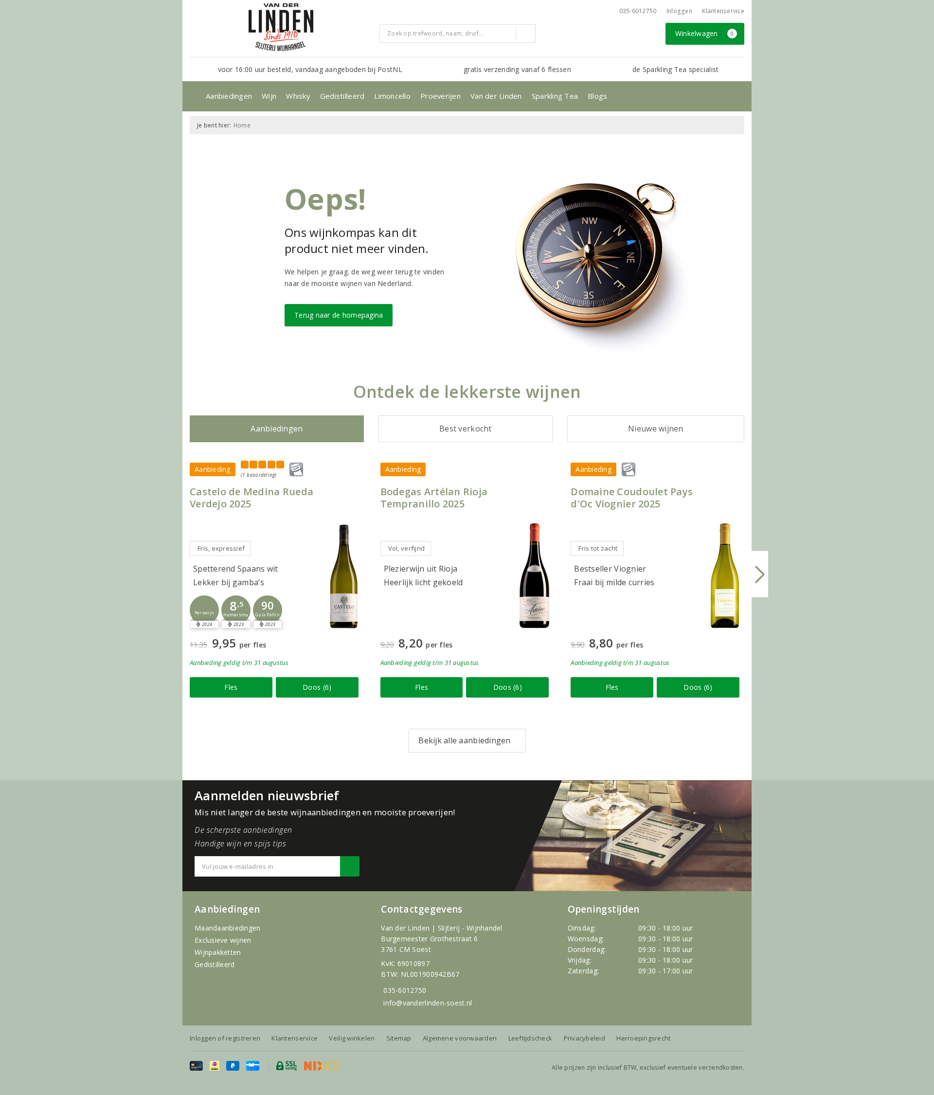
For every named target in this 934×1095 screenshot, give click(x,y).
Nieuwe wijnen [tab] (655, 428)
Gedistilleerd (342, 96)
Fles (230, 687)
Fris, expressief (221, 548)
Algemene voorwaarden (460, 1038)
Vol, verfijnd (406, 548)
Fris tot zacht (597, 548)
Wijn (269, 96)
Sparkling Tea (555, 96)
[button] (204, 610)
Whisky (298, 96)
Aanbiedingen (229, 96)
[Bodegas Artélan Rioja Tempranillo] (534, 575)
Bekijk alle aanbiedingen (464, 740)
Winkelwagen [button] (704, 33)
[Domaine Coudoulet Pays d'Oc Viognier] (724, 575)
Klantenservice (723, 11)
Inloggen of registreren (225, 1038)
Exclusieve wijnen (223, 940)
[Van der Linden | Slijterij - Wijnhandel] (281, 27)
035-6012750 (404, 990)
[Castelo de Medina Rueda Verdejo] (343, 575)
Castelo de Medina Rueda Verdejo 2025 (251, 497)
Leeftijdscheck (530, 1038)
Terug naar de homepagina (338, 315)
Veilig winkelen (352, 1038)
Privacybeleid (584, 1038)
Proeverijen (440, 96)
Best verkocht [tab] (465, 428)
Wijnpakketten (218, 952)
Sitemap (399, 1038)
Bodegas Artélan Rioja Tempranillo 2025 (434, 497)
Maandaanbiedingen (228, 928)
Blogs (597, 96)
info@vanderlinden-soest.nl (427, 1002)
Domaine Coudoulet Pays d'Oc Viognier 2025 (632, 497)
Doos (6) (317, 687)
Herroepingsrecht (643, 1038)
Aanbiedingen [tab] (277, 428)
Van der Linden (496, 96)
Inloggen (679, 11)
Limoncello (392, 96)
